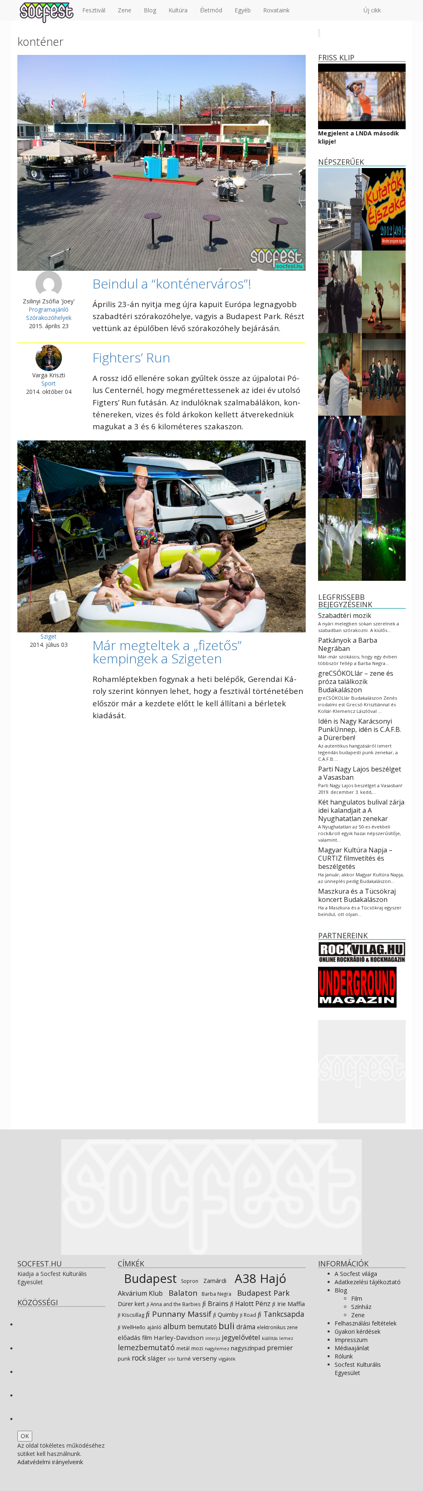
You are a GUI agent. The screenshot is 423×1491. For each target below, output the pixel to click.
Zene (124, 10)
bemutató (202, 1326)
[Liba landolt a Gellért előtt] (340, 539)
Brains (217, 1303)
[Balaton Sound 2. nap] (384, 539)
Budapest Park (262, 1293)
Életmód (211, 10)
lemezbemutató (146, 1347)
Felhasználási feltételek (366, 1323)
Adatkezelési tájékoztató (368, 1282)
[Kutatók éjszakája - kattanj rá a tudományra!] (384, 209)
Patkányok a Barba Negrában (347, 644)
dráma (245, 1327)
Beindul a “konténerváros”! (172, 283)
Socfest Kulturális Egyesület (358, 1369)
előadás (129, 1337)
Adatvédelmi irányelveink (50, 1462)
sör (172, 1359)
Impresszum (351, 1340)
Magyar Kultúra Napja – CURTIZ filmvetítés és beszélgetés (355, 858)
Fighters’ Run (131, 357)
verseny (204, 1358)
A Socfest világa (356, 1274)
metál (183, 1348)
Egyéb (243, 10)
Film (356, 1298)
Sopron (189, 1281)
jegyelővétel (241, 1337)
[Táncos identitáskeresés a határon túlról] (384, 291)
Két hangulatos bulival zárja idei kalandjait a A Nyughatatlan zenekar (361, 810)
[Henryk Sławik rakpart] (340, 209)
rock (139, 1358)
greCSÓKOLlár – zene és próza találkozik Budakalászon (355, 681)
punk (124, 1358)
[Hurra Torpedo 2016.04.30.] (340, 456)
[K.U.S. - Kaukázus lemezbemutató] (384, 374)
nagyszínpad (248, 1348)
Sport (48, 383)
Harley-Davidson (179, 1337)
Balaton (181, 1292)
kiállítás (270, 1338)
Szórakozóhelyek (48, 318)
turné (184, 1358)
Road (249, 1314)
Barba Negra (215, 1293)
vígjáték (227, 1359)
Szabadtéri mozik (344, 615)
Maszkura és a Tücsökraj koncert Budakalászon (357, 895)
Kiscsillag (132, 1314)
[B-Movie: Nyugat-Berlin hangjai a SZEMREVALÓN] (340, 291)
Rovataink (276, 10)
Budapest (149, 1278)
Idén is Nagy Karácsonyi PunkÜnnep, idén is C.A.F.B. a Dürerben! (359, 729)
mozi (197, 1348)
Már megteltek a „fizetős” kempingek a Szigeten (167, 651)
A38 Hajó (258, 1278)
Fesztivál (93, 10)
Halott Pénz (252, 1303)
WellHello (133, 1327)
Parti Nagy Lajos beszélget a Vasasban (359, 773)
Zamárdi (214, 1280)
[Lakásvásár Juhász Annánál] (384, 456)
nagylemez (217, 1348)
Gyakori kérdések (357, 1331)
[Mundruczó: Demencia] (340, 374)
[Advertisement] (362, 1071)
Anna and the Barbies (175, 1304)
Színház (361, 1307)
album (174, 1326)
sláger (156, 1358)
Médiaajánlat (352, 1348)
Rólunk (344, 1356)
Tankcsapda (282, 1314)
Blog (150, 10)
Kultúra (178, 10)
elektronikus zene (277, 1327)
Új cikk (372, 10)
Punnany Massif (181, 1314)
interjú (212, 1338)
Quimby (227, 1314)
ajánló (154, 1327)
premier (280, 1347)
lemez (286, 1338)
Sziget (48, 636)
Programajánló (49, 309)
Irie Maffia (290, 1303)
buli (227, 1326)
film (147, 1338)
